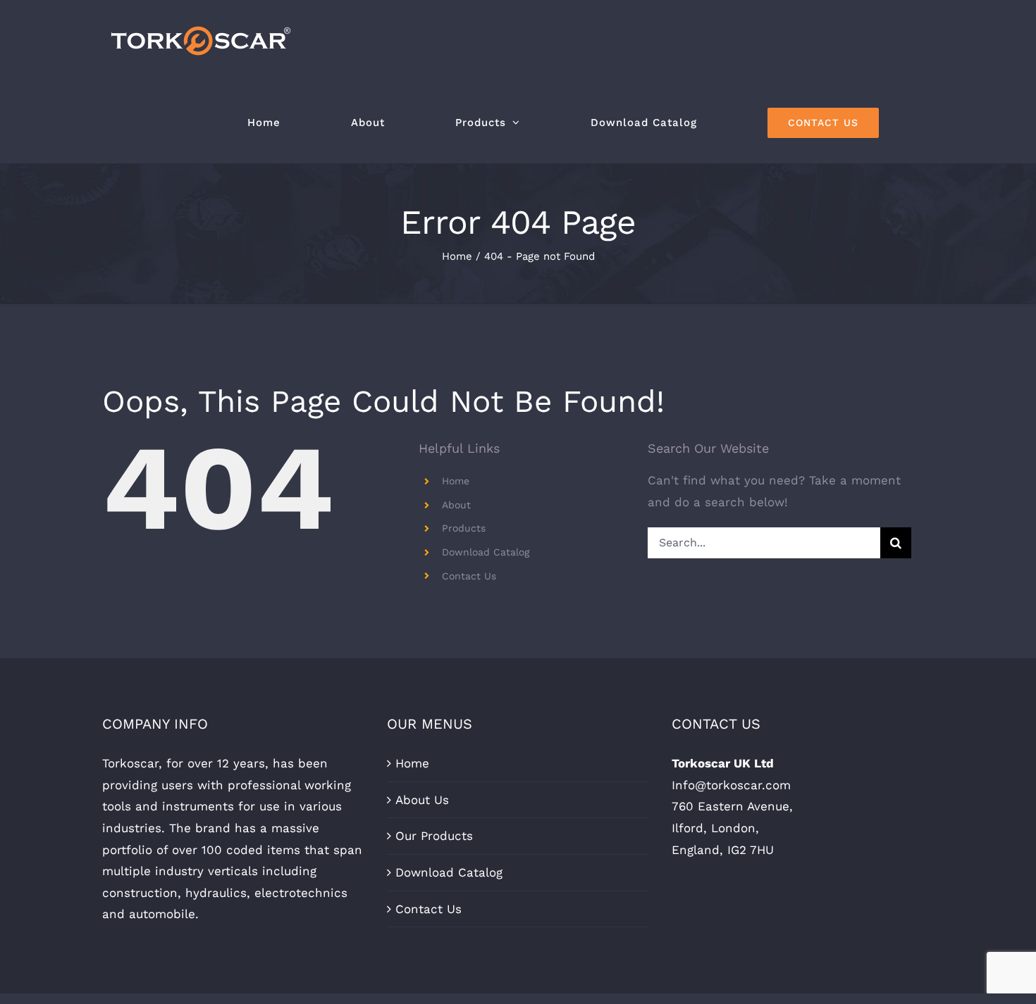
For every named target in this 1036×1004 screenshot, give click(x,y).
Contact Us (469, 576)
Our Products (434, 836)
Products (464, 528)
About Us (422, 800)
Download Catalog (485, 552)
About (456, 504)
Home (455, 481)
